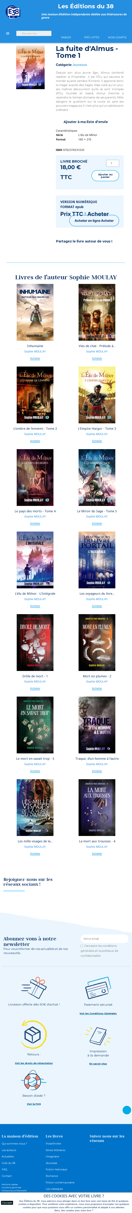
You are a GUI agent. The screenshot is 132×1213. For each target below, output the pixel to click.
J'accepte (7, 1202)
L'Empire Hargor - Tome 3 (97, 428)
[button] (105, 175)
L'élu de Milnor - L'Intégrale (35, 593)
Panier (66, 37)
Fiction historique (56, 1169)
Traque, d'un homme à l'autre (97, 758)
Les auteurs (9, 1150)
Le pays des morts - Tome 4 (35, 511)
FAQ (4, 1169)
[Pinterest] (68, 250)
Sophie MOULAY (35, 351)
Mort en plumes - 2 (97, 676)
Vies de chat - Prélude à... (97, 346)
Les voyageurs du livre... (97, 593)
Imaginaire (52, 1156)
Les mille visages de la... (35, 841)
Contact (7, 1176)
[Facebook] (60, 250)
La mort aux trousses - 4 (97, 841)
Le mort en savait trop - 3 (35, 758)
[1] (125, 938)
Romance (52, 1176)
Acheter (107, 221)
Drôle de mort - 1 (35, 676)
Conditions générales (11, 1187)
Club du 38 (8, 1163)
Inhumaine (35, 346)
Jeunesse (79, 65)
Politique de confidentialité (14, 1190)
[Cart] (66, 31)
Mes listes (91, 37)
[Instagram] (123, 883)
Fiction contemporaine (60, 1182)
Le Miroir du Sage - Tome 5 (97, 511)
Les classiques (54, 1188)
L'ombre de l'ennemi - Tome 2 (35, 428)
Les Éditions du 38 (86, 6)
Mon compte (117, 37)
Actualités (8, 1156)
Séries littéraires (55, 1150)
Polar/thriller (53, 1143)
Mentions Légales (10, 1184)
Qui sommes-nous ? (14, 1143)
